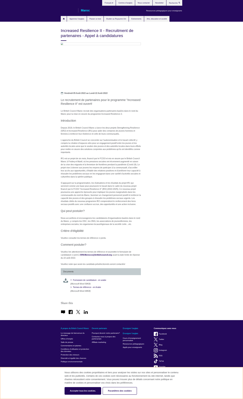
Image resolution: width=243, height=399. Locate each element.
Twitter (161, 339)
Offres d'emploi (67, 339)
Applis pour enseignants (132, 347)
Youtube (162, 367)
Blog (160, 345)
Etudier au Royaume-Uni (116, 19)
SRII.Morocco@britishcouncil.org (96, 255)
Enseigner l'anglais (130, 328)
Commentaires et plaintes (71, 346)
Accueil (64, 19)
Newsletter (159, 3)
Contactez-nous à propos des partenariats (103, 338)
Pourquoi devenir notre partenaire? (106, 333)
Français (108, 3)
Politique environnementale (72, 362)
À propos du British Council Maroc (75, 328)
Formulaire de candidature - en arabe (89, 280)
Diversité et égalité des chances (73, 358)
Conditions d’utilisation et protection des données (75, 350)
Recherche (180, 3)
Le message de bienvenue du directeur (73, 334)
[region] (121, 383)
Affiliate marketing (99, 342)
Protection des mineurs (70, 355)
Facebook (163, 334)
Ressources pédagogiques (133, 344)
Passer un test (95, 19)
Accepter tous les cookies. (83, 391)
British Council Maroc (68, 10)
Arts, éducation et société (157, 19)
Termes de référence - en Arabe (87, 287)
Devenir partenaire (99, 328)
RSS (160, 356)
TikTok (161, 361)
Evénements (136, 19)
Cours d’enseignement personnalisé (132, 339)
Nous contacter (144, 3)
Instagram (163, 350)
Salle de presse (67, 342)
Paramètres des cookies (120, 391)
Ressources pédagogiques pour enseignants (164, 11)
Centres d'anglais (125, 3)
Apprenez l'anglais (76, 19)
